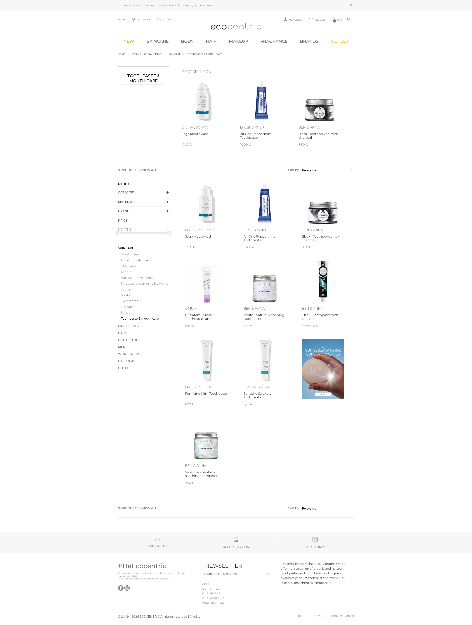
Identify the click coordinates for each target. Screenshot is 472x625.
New (128, 41)
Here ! (211, 5)
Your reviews (213, 603)
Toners (126, 272)
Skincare (158, 41)
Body (187, 41)
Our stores (211, 593)
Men (121, 347)
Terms (318, 616)
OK (268, 574)
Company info (343, 616)
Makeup (238, 41)
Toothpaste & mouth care (140, 318)
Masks (125, 295)
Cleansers (128, 266)
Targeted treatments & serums (144, 283)
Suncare (127, 312)
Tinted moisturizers (136, 260)
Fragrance (274, 41)
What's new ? (129, 354)
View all (149, 170)
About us (209, 584)
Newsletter (217, 566)
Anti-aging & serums (136, 278)
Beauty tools (130, 340)
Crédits (195, 616)
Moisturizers (130, 254)
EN (124, 19)
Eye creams (129, 301)
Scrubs (126, 289)
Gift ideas (126, 361)
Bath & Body (128, 326)
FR (119, 19)
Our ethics (210, 588)
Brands (309, 41)
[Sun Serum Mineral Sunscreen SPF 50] (323, 369)
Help (301, 616)
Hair (211, 41)
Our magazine (213, 598)
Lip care (127, 307)
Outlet (340, 41)
